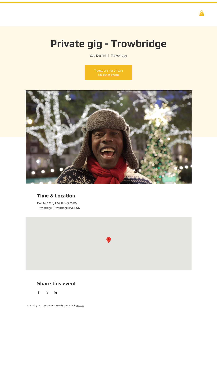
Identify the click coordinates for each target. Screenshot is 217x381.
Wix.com (80, 305)
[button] (201, 13)
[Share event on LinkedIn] (55, 292)
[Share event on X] (47, 292)
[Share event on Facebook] (38, 292)
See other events (108, 75)
